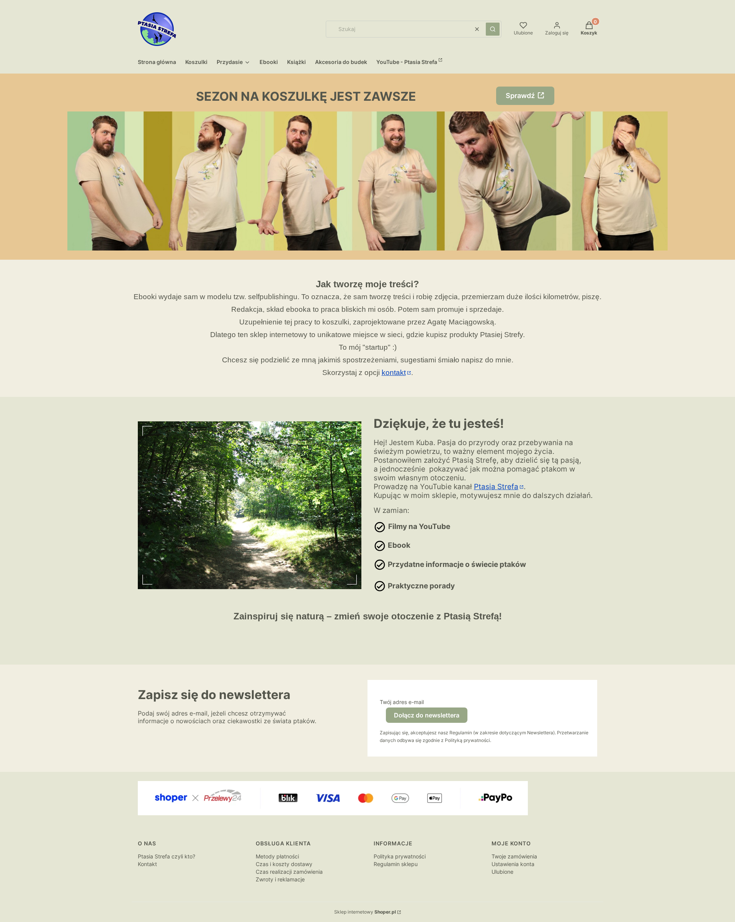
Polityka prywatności (400, 856)
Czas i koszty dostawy (284, 864)
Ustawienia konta (513, 864)
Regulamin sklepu (396, 864)
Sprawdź (520, 96)
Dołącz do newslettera (426, 715)
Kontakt (147, 864)
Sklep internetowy (365, 912)
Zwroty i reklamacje (280, 879)
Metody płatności (277, 856)
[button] (493, 29)
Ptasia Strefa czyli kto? (166, 856)
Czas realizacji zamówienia (289, 871)
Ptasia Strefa (496, 486)
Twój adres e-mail (402, 702)
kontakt (394, 372)
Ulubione (502, 871)
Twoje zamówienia (514, 856)
